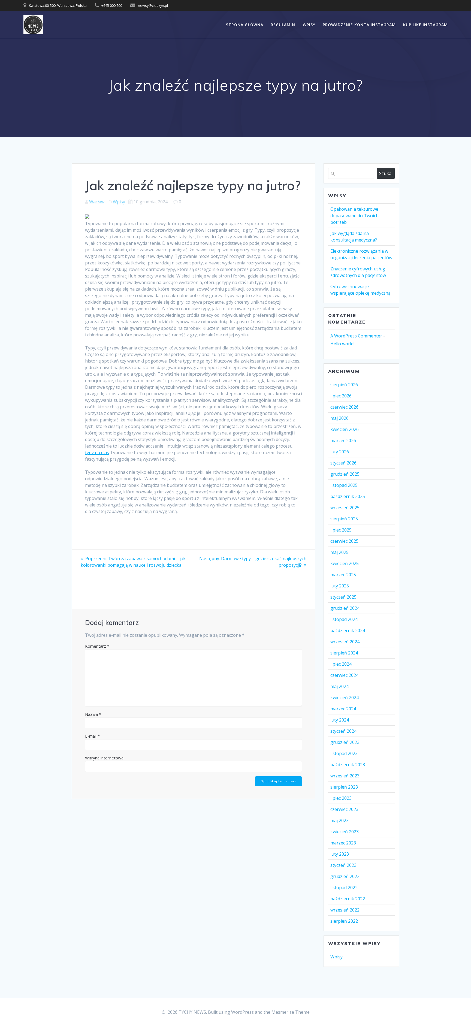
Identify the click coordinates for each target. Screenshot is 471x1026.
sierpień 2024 (344, 653)
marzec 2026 (343, 440)
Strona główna (244, 24)
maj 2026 (339, 418)
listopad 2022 (344, 888)
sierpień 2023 (344, 787)
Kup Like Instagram (425, 24)
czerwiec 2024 (344, 675)
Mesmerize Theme (290, 1012)
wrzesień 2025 (345, 508)
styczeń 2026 (343, 463)
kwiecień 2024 (344, 698)
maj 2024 (339, 686)
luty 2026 (339, 452)
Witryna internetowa (104, 758)
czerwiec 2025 (344, 541)
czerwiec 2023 (344, 809)
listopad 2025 (344, 485)
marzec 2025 (343, 575)
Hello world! (342, 344)
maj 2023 (339, 820)
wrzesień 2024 (345, 642)
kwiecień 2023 (344, 832)
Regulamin (283, 24)
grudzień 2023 (345, 742)
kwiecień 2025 (344, 563)
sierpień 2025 (344, 519)
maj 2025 (339, 552)
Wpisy (309, 24)
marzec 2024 (343, 709)
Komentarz (97, 646)
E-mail (92, 736)
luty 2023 (339, 854)
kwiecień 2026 (344, 429)
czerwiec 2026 (344, 407)
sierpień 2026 (344, 385)
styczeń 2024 (343, 731)
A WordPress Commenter (356, 336)
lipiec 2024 (341, 664)
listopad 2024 (344, 619)
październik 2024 (347, 630)
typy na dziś (97, 452)
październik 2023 (347, 765)
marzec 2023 (343, 843)
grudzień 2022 (345, 876)
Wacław (96, 202)
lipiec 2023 (341, 798)
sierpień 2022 (344, 921)
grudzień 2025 (345, 474)
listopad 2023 (344, 753)
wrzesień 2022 (345, 910)
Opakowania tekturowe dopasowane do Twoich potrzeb (354, 215)
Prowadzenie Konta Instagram (359, 24)
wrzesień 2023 (345, 776)
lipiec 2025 (341, 530)
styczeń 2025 (343, 597)
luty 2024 (339, 720)
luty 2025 (339, 586)
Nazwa (93, 714)
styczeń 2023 (343, 865)
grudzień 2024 (345, 608)
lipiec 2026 (341, 396)
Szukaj (385, 173)
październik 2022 (347, 899)
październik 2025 (347, 496)
